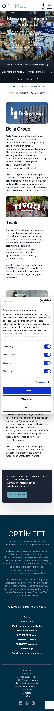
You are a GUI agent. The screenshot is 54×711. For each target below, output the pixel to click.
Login (27, 696)
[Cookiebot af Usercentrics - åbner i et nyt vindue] (39, 301)
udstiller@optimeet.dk (18, 486)
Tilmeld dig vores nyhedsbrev (27, 653)
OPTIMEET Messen (27, 635)
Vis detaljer (41, 382)
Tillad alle (27, 390)
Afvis (27, 408)
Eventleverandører (27, 630)
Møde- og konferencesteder (27, 626)
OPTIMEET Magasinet (27, 644)
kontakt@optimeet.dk (27, 683)
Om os (27, 617)
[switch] (47, 355)
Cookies (27, 692)
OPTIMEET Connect (27, 639)
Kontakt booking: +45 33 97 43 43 (28, 607)
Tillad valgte (27, 399)
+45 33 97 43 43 (31, 686)
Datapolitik (27, 689)
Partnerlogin (27, 648)
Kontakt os (27, 621)
